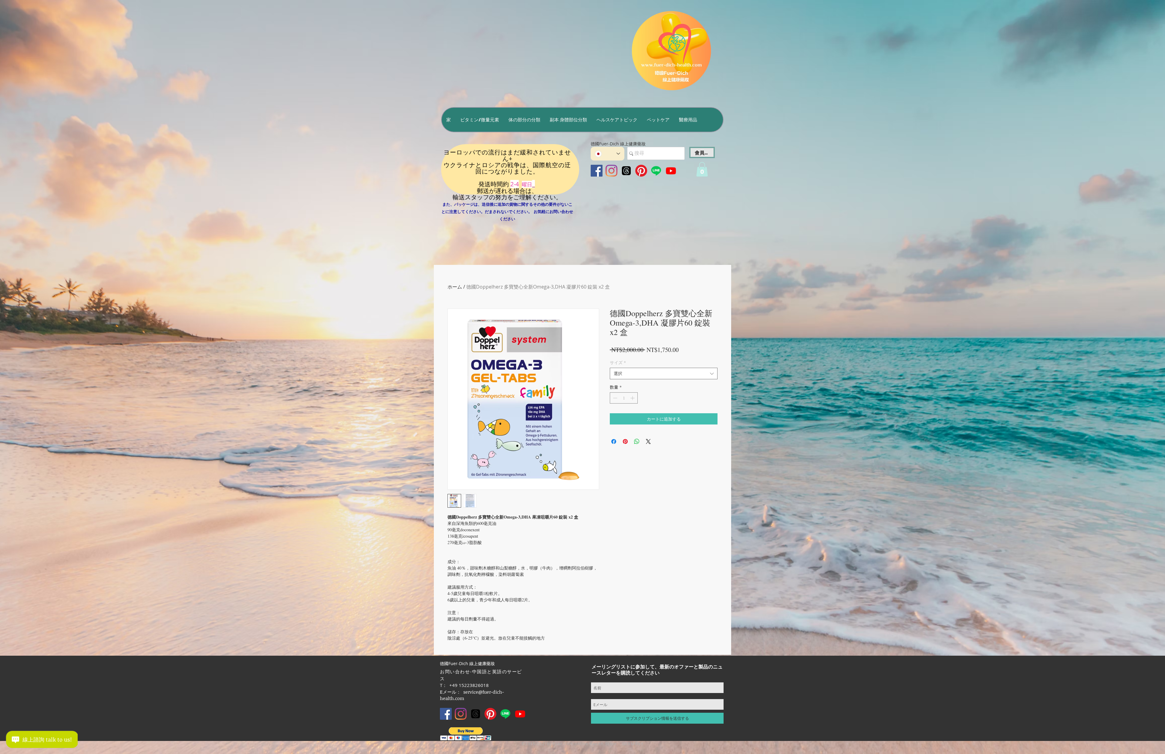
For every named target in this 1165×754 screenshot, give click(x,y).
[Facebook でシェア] (613, 441)
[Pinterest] (641, 171)
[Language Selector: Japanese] (607, 154)
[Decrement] (614, 398)
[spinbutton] (623, 398)
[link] (702, 169)
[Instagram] (611, 171)
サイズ (618, 362)
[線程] (626, 171)
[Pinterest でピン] (625, 441)
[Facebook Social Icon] (597, 171)
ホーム (454, 286)
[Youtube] (671, 171)
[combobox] (664, 373)
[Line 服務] (656, 171)
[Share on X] (648, 441)
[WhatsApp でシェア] (636, 441)
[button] (479, 120)
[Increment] (633, 398)
